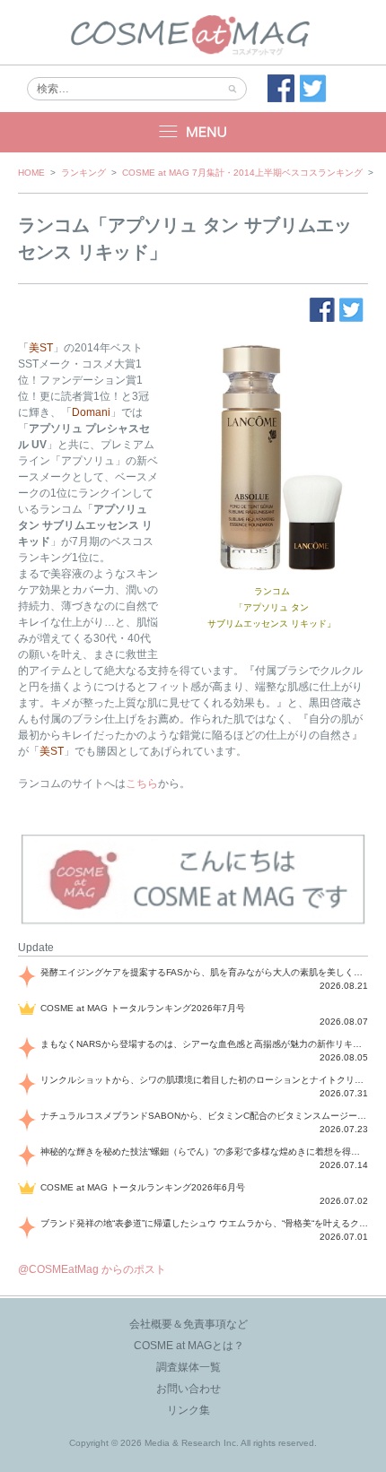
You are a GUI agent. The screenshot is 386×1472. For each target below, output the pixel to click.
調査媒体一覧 (188, 1367)
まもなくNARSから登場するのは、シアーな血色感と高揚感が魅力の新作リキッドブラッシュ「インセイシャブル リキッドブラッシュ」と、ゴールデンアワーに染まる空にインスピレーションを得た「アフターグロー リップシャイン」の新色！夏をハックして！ (204, 1044)
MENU (193, 132)
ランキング (83, 173)
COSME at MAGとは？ (189, 1345)
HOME (31, 173)
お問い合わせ (188, 1388)
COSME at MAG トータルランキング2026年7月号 (142, 1008)
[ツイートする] (313, 88)
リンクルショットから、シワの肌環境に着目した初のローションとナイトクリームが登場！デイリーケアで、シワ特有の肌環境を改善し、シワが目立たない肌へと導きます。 (204, 1080)
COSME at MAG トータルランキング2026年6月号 (142, 1187)
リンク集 (188, 1410)
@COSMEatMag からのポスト (92, 1269)
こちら (142, 783)
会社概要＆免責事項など (188, 1324)
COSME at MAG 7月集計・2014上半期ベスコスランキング (242, 173)
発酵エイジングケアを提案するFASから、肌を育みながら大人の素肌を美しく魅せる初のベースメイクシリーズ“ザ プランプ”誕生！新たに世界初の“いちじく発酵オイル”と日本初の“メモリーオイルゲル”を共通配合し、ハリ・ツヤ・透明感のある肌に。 (204, 972)
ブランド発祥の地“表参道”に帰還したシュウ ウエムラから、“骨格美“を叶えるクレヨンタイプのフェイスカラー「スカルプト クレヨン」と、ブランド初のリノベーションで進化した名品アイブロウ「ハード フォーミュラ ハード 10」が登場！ (204, 1223)
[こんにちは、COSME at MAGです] (193, 922)
